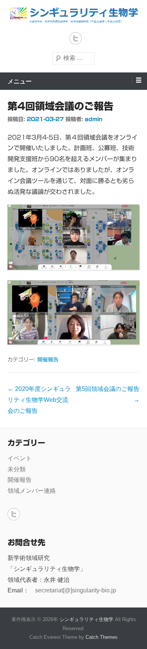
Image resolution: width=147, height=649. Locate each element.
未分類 (17, 469)
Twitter (75, 38)
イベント (20, 458)
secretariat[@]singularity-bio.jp (75, 590)
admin (94, 119)
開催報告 (47, 359)
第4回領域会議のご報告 (60, 106)
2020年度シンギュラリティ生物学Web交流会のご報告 (39, 400)
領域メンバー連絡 (32, 491)
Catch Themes (102, 637)
